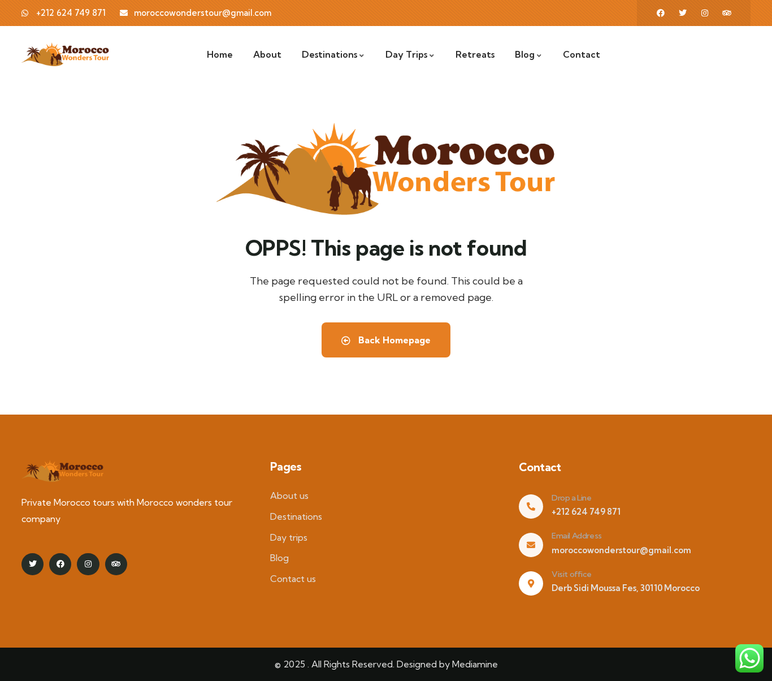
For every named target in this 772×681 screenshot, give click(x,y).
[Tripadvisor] (727, 13)
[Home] (65, 54)
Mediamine (475, 664)
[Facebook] (661, 13)
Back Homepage (393, 340)
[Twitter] (683, 13)
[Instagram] (705, 13)
